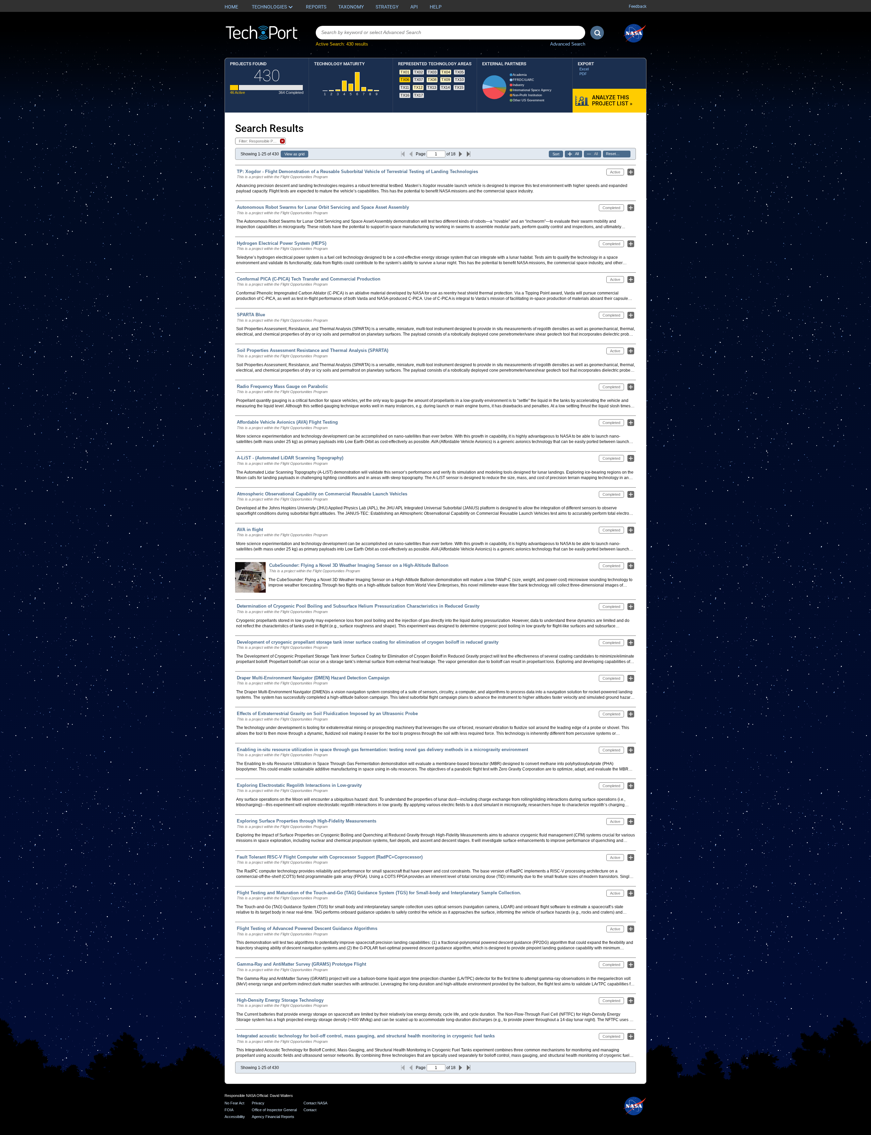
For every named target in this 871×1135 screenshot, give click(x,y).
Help (436, 7)
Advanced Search (567, 44)
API (414, 7)
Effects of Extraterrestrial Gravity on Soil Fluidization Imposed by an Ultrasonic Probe (327, 713)
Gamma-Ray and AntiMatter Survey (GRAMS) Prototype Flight (301, 964)
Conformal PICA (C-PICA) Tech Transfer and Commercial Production (308, 279)
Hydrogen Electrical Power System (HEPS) (281, 243)
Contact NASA (315, 1103)
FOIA (229, 1110)
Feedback (637, 6)
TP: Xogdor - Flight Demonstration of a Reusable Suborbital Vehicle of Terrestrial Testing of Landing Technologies (357, 171)
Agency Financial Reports (273, 1117)
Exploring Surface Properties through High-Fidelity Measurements (306, 821)
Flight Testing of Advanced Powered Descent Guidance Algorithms (307, 928)
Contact (309, 1110)
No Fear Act (234, 1103)
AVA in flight (250, 529)
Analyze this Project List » (612, 100)
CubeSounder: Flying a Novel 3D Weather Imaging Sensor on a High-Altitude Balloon (358, 565)
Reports (316, 7)
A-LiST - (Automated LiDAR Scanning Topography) (290, 457)
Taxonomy (351, 7)
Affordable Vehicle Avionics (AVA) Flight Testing (287, 422)
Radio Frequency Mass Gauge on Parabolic (282, 386)
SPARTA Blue (251, 314)
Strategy (387, 7)
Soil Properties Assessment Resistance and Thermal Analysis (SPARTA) (312, 350)
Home (231, 7)
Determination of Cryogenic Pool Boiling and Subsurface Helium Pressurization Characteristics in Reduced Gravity (358, 606)
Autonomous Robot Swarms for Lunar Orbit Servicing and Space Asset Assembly (323, 207)
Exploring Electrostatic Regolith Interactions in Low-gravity (299, 785)
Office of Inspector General (274, 1110)
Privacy (258, 1103)
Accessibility (235, 1117)
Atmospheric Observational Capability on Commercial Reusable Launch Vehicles (322, 493)
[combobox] (450, 32)
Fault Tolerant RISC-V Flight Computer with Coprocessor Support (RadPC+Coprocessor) (330, 857)
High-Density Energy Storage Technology (280, 1000)
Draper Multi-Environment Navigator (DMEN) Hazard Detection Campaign (313, 677)
